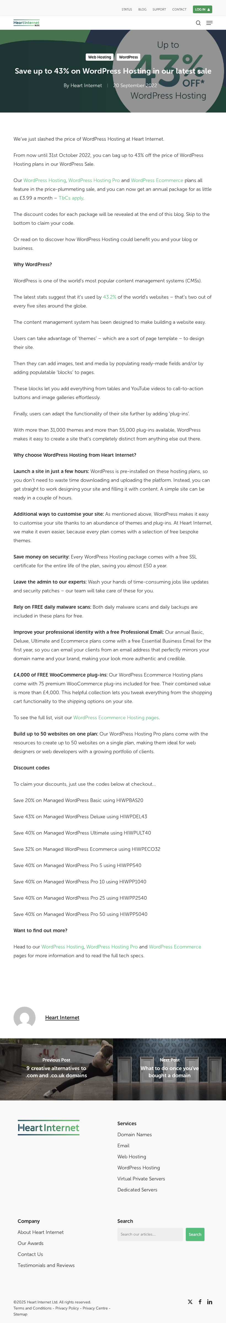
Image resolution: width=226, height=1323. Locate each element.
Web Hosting (99, 57)
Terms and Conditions (33, 1308)
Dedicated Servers (137, 1190)
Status (127, 9)
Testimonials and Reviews (46, 1265)
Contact (179, 9)
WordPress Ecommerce (157, 180)
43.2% (109, 297)
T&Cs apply (71, 198)
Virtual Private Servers (141, 1179)
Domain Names (134, 1135)
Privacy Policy (67, 1308)
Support (159, 9)
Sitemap (20, 1314)
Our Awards (31, 1243)
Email (123, 1146)
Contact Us (30, 1254)
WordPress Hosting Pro (94, 180)
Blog (142, 9)
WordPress (128, 57)
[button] (209, 23)
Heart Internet (86, 85)
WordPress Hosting (44, 180)
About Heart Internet (41, 1232)
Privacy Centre (95, 1308)
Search (195, 1234)
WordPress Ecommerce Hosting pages (116, 718)
